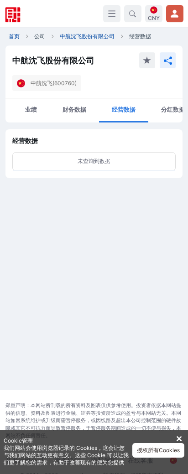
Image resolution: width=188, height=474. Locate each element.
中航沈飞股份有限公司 (87, 36)
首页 (14, 36)
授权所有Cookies (158, 450)
